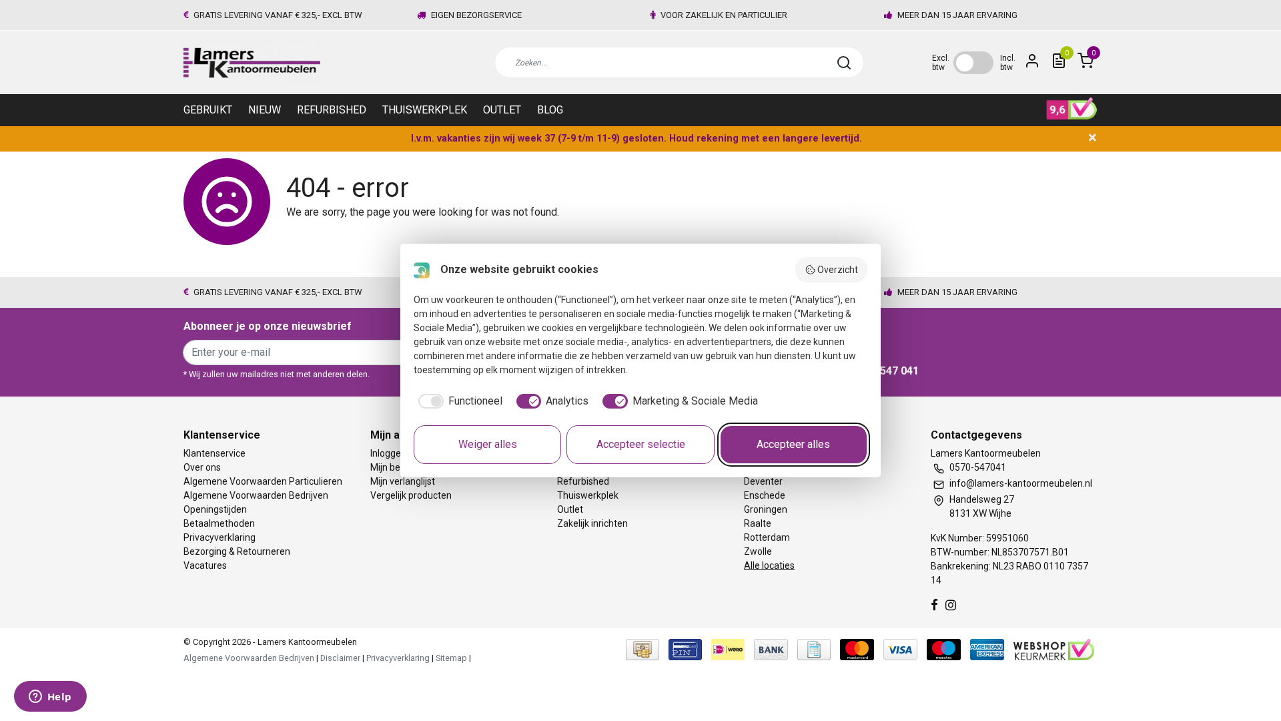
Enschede (764, 495)
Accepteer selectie (640, 444)
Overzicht (837, 269)
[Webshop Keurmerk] (1054, 649)
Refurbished (331, 109)
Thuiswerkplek (424, 109)
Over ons (202, 467)
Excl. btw (940, 62)
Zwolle (758, 551)
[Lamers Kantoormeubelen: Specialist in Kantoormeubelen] (251, 62)
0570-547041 (977, 467)
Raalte (757, 523)
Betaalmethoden (219, 523)
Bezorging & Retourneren (236, 551)
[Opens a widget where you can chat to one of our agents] (50, 697)
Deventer (763, 481)
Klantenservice (214, 453)
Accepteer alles (793, 444)
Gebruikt (207, 109)
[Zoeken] (844, 62)
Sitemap (451, 658)
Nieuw (264, 109)
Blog (550, 109)
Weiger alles (487, 444)
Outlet (502, 109)
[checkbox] (458, 401)
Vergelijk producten (411, 495)
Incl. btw (1007, 62)
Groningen (765, 509)
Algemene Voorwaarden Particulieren (262, 481)
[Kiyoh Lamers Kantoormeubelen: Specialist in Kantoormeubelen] (1072, 109)
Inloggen (388, 453)
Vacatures (205, 565)
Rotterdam (767, 537)
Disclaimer (340, 658)
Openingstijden (215, 509)
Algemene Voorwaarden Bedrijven (255, 495)
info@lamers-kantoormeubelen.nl (1020, 483)
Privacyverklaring (219, 537)
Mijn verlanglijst (402, 481)
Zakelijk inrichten (592, 523)
